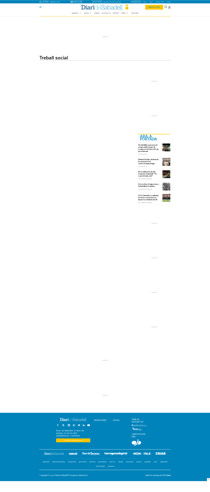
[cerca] (165, 7)
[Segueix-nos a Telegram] (78, 426)
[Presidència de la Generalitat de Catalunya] (139, 426)
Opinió (124, 13)
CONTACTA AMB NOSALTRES (73, 440)
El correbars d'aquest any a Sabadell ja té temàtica (148, 185)
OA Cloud (166, 475)
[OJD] (136, 443)
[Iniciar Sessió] (169, 7)
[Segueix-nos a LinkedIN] (84, 425)
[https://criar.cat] (161, 453)
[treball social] (105, 7)
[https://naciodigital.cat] (73, 454)
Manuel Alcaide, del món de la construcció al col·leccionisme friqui (148, 161)
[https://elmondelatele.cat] (141, 454)
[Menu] (40, 7)
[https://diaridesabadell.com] (54, 453)
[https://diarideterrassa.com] (90, 454)
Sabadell (76, 13)
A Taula (144, 2)
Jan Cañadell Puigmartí (145, 179)
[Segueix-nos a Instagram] (69, 426)
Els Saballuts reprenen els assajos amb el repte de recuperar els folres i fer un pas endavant (148, 148)
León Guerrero (142, 154)
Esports (116, 13)
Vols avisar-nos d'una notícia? (112, 2)
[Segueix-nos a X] (63, 426)
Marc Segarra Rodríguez (145, 202)
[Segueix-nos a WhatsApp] (74, 425)
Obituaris (134, 13)
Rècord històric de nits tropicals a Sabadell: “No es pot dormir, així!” (147, 174)
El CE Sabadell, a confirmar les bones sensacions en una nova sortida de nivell (148, 198)
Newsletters (154, 7)
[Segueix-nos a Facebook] (57, 426)
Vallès (88, 13)
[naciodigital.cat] (58, 462)
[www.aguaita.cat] (46, 462)
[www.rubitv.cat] (155, 462)
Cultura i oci (106, 13)
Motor (169, 2)
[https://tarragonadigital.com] (115, 454)
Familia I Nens (160, 2)
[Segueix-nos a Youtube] (88, 426)
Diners (96, 13)
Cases (151, 2)
